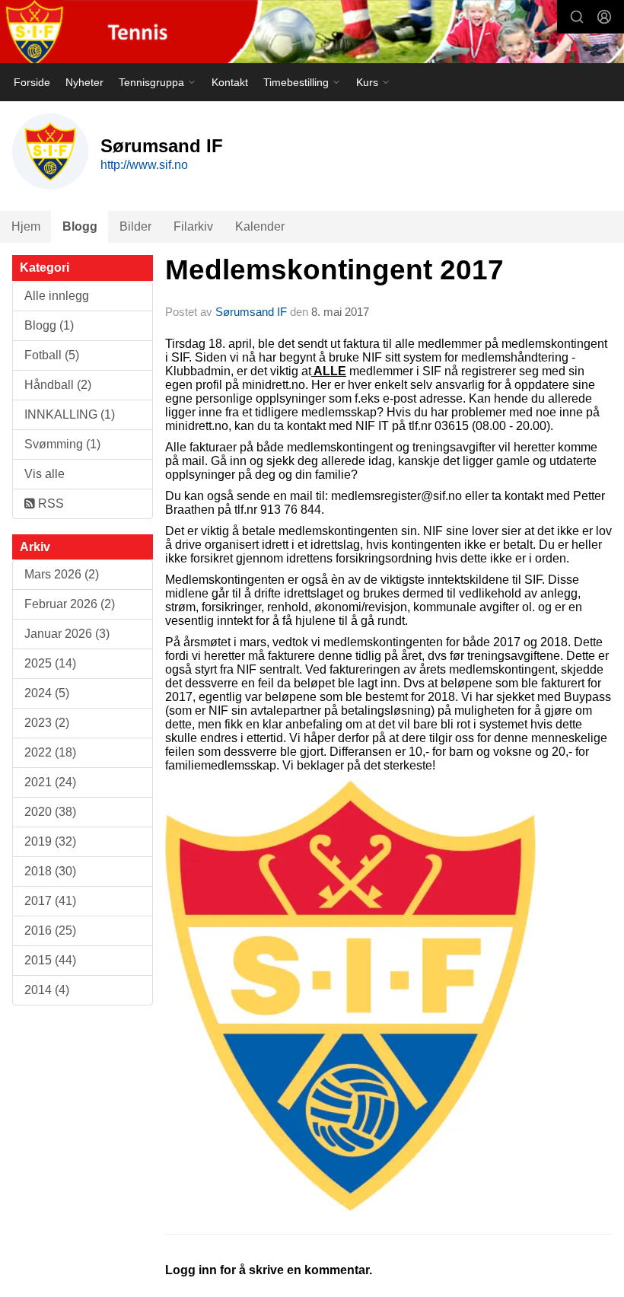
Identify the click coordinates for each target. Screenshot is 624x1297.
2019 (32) (50, 841)
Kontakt (230, 82)
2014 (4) (46, 989)
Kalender (260, 226)
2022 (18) (50, 752)
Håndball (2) (57, 384)
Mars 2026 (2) (61, 574)
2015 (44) (50, 960)
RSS (49, 503)
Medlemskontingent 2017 (334, 269)
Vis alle (44, 473)
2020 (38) (50, 811)
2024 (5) (46, 693)
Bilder (135, 226)
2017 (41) (50, 900)
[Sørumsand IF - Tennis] (312, 32)
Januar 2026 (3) (67, 633)
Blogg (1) (49, 325)
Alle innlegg (56, 295)
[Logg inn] (604, 16)
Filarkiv (193, 226)
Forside (32, 82)
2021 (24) (50, 782)
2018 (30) (50, 871)
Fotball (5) (51, 355)
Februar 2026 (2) (69, 604)
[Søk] (577, 16)
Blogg (79, 226)
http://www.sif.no (144, 164)
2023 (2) (46, 722)
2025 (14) (50, 663)
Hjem (25, 226)
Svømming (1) (62, 444)
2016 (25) (50, 930)
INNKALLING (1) (69, 414)
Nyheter (84, 82)
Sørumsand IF (251, 311)
